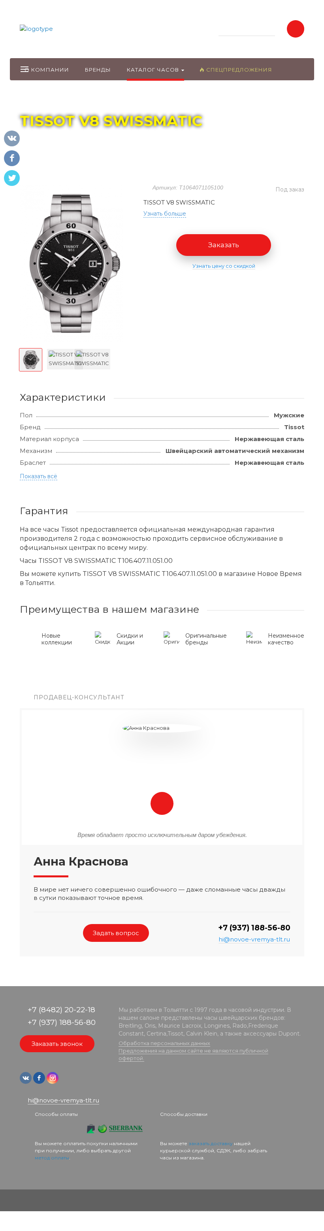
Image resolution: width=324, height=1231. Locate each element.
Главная (34, 99)
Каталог (65, 99)
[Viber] (78, 1081)
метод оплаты (52, 1158)
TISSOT (95, 99)
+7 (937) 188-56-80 (254, 927)
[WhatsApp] (66, 1081)
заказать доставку (210, 1143)
